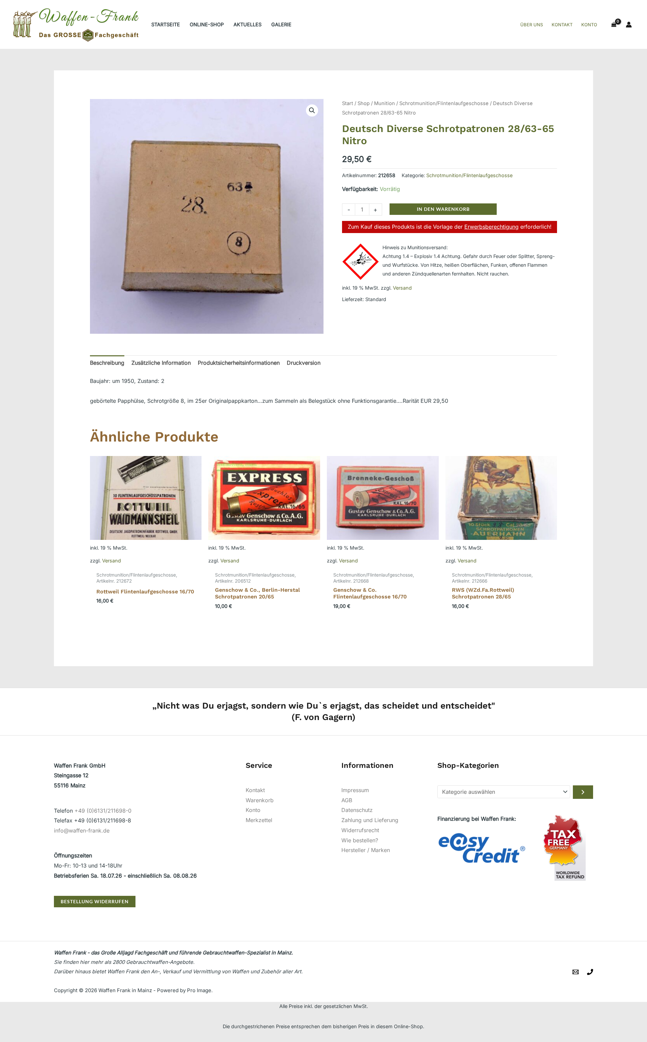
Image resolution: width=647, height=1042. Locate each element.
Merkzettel (259, 820)
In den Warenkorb (443, 209)
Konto (253, 810)
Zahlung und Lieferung (369, 820)
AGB (346, 800)
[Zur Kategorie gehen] (583, 792)
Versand (402, 288)
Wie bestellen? (359, 840)
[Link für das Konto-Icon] (629, 25)
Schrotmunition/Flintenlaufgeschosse (444, 103)
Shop (364, 103)
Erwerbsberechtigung (491, 226)
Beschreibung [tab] (107, 362)
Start (347, 103)
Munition (384, 103)
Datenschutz (357, 810)
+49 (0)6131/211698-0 (102, 810)
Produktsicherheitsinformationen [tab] (239, 362)
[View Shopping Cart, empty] (613, 24)
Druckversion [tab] (303, 362)
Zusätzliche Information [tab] (161, 362)
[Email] (576, 972)
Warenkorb (260, 800)
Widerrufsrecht (360, 830)
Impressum (355, 790)
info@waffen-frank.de (82, 830)
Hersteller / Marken (365, 850)
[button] (312, 110)
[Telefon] (590, 972)
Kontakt (255, 790)
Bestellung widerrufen (95, 901)
